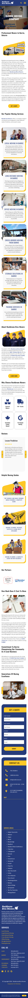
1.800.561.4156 (14, 775)
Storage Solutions (6, 941)
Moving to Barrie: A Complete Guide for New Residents (14, 557)
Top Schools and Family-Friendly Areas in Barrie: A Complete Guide (14, 500)
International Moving (7, 935)
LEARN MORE (14, 376)
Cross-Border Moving (7, 937)
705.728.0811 (14, 770)
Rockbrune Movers (7, 118)
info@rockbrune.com (15, 779)
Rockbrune (10, 389)
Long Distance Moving (8, 933)
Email (6, 738)
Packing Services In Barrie (14, 308)
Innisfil (9, 863)
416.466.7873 (14, 967)
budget (3, 642)
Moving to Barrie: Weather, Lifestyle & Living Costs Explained (14, 529)
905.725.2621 (14, 965)
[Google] (11, 971)
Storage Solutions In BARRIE (14, 274)
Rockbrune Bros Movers (16, 72)
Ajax (11, 352)
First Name (7, 716)
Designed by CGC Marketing (14, 983)
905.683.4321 (14, 951)
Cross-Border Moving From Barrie (14, 241)
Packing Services (6, 943)
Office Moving (5, 939)
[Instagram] (8, 971)
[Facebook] (5, 971)
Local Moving (5, 931)
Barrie (19, 352)
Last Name (7, 723)
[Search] (21, 3)
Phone (6, 731)
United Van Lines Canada (18, 355)
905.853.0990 (14, 959)
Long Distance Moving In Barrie (14, 177)
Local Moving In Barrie (14, 143)
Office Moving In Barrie (14, 209)
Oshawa (15, 352)
